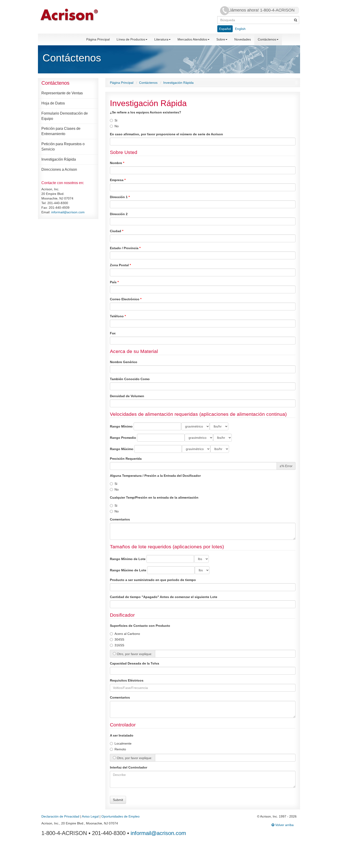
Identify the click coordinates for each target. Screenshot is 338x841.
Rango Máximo (121, 449)
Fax (113, 333)
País (113, 282)
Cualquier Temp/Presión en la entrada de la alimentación (154, 497)
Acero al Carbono (127, 634)
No (117, 126)
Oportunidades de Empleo (120, 816)
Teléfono (117, 316)
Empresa (117, 180)
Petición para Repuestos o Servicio (63, 146)
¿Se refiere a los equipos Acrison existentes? (145, 112)
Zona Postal (120, 265)
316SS (119, 645)
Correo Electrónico (125, 299)
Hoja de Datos (53, 103)
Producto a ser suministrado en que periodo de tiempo (153, 580)
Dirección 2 (119, 214)
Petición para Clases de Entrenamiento (60, 131)
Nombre (116, 163)
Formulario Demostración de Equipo (64, 116)
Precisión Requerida (126, 458)
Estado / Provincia (124, 248)
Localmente (123, 743)
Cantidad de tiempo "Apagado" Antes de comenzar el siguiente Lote (163, 597)
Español (225, 29)
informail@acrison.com (68, 212)
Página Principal (98, 39)
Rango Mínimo (121, 426)
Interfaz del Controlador (128, 767)
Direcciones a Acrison (59, 169)
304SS (119, 639)
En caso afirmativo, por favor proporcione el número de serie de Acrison (166, 134)
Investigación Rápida (58, 159)
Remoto (120, 749)
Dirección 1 (119, 197)
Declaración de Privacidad (60, 816)
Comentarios (120, 519)
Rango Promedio (123, 437)
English (240, 29)
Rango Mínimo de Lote (128, 559)
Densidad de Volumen (127, 396)
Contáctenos (267, 39)
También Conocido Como (130, 379)
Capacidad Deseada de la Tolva (134, 663)
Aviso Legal (90, 816)
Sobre (220, 39)
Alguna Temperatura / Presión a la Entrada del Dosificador (155, 475)
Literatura (161, 39)
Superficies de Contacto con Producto (140, 625)
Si (116, 120)
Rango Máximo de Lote (128, 570)
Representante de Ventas (62, 93)
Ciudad (116, 231)
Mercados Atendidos (192, 39)
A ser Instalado (121, 735)
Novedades (242, 39)
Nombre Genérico (123, 362)
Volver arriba (284, 825)
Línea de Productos (131, 39)
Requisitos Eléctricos (126, 680)
